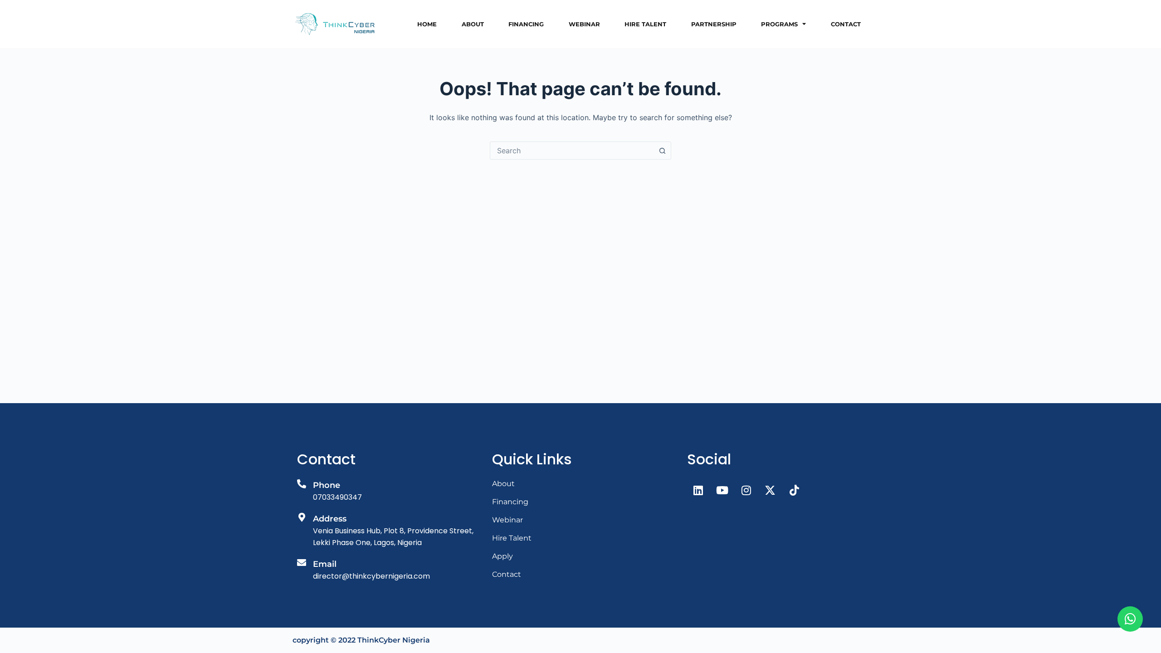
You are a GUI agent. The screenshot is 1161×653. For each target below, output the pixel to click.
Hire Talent (645, 24)
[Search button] (662, 150)
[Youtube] (722, 490)
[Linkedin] (698, 490)
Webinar (584, 24)
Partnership (714, 24)
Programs (779, 24)
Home (427, 24)
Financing (526, 24)
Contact (846, 24)
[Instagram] (746, 490)
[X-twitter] (770, 490)
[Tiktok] (794, 490)
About (473, 24)
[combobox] (572, 150)
